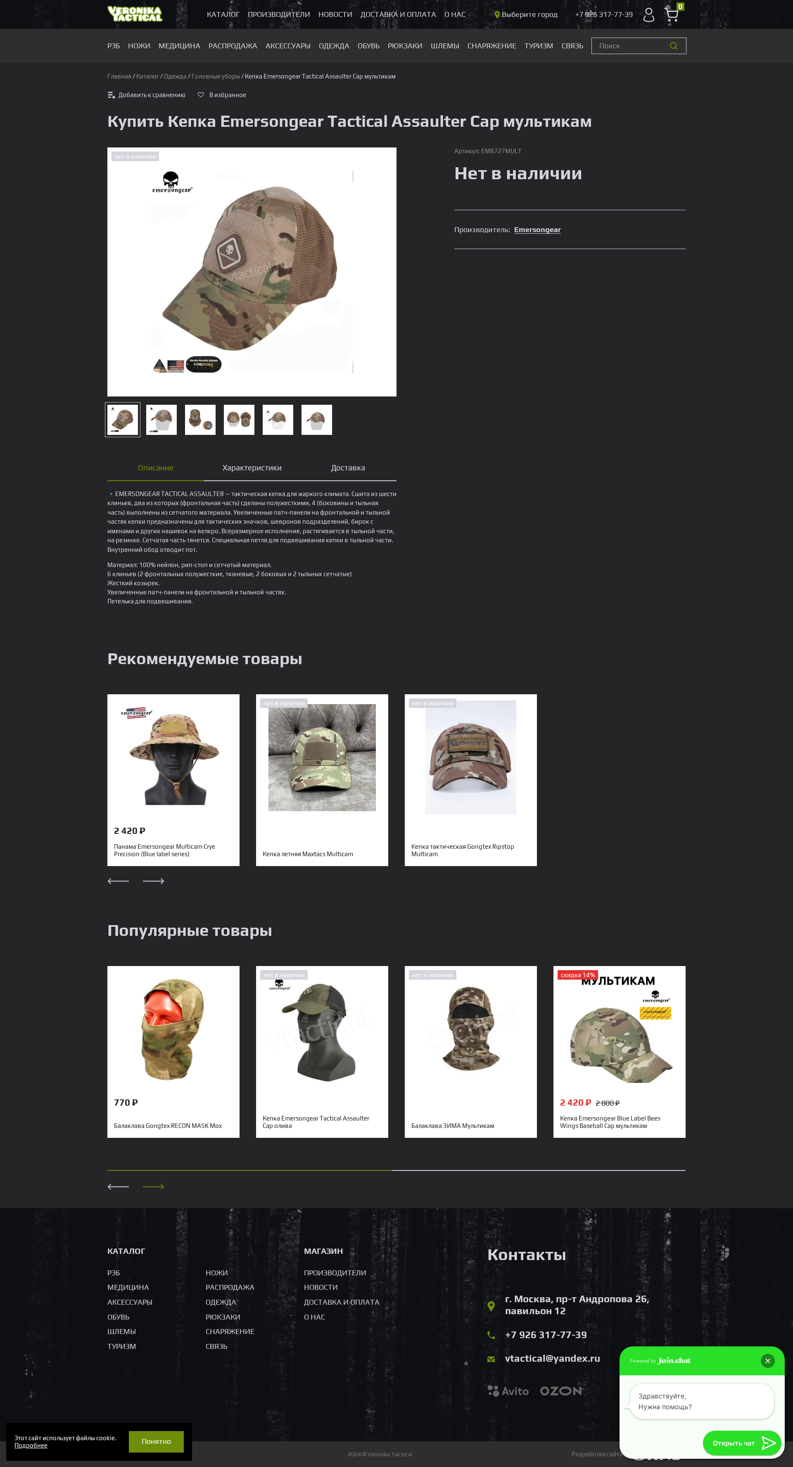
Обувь (369, 45)
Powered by (643, 1361)
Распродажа (233, 45)
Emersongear (537, 229)
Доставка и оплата (398, 14)
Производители (279, 14)
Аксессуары (288, 45)
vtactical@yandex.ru (552, 1358)
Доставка (348, 467)
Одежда (334, 45)
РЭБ (113, 45)
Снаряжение (492, 45)
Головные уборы (216, 76)
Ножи (139, 45)
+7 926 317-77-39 (546, 1334)
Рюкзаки (405, 45)
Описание (155, 467)
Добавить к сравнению (152, 94)
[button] (153, 1186)
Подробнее (30, 1445)
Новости (335, 14)
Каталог (223, 14)
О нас (454, 14)
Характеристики (252, 467)
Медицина (179, 45)
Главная (119, 76)
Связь (572, 45)
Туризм (539, 45)
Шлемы (445, 45)
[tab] (155, 468)
